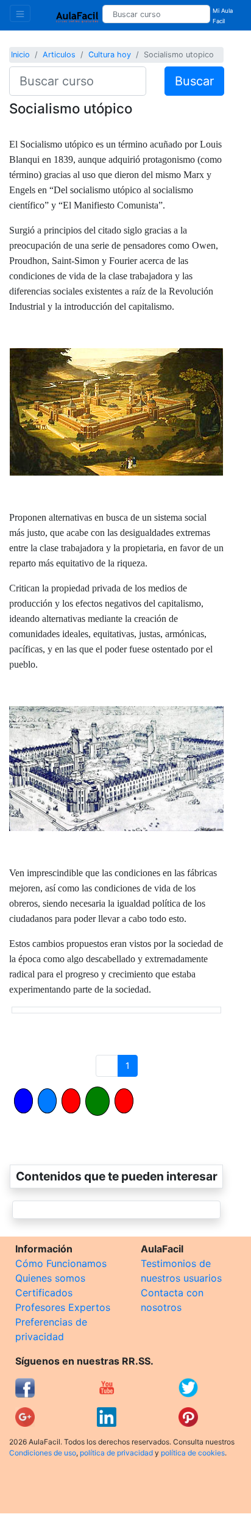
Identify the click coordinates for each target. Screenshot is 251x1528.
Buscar (194, 81)
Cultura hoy (109, 54)
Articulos (59, 54)
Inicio (20, 54)
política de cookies (193, 1452)
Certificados (43, 1293)
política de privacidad (116, 1452)
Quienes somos (50, 1278)
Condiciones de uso (42, 1452)
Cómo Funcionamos (61, 1263)
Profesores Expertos (62, 1307)
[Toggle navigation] (20, 13)
